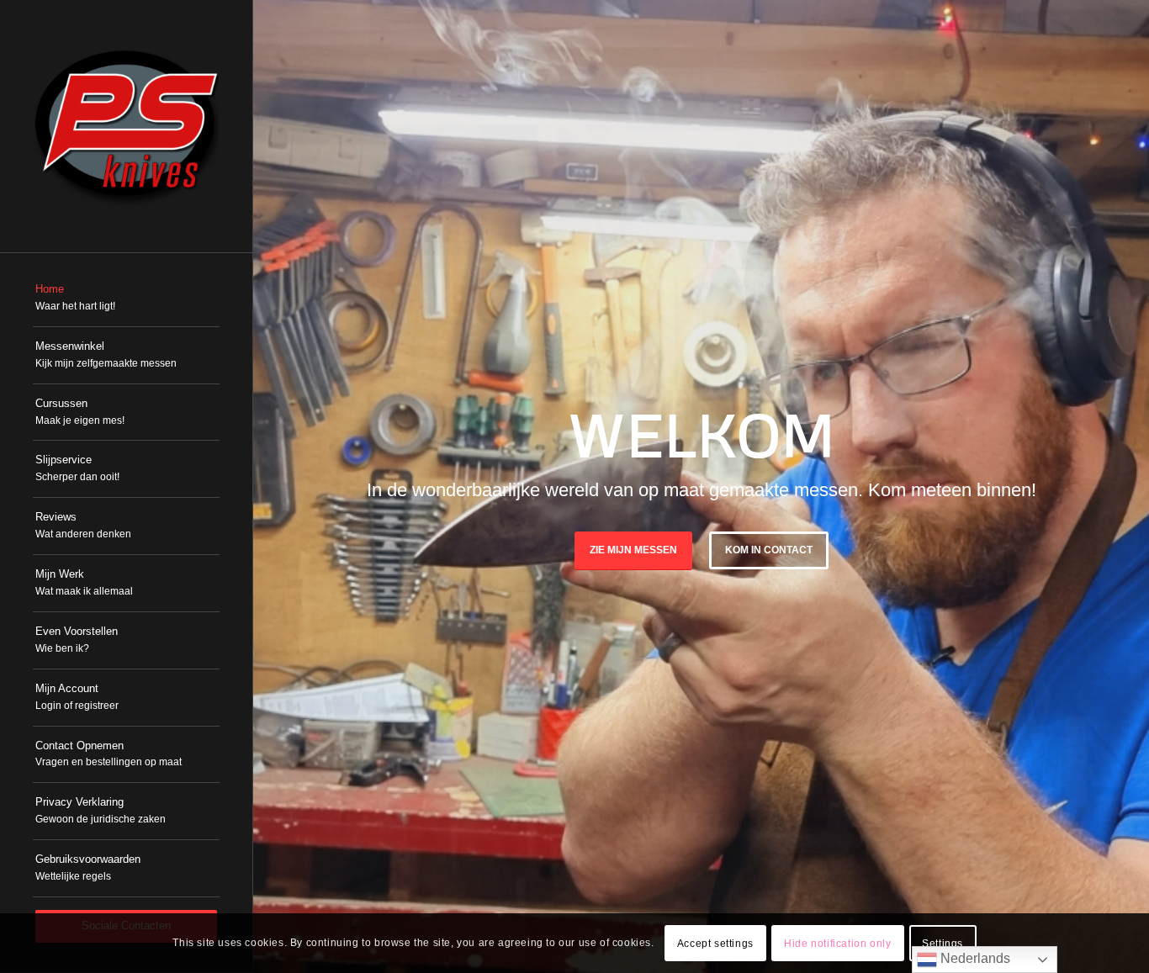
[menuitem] (126, 298)
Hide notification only (837, 943)
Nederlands (973, 958)
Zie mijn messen (633, 550)
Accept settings (715, 943)
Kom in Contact (769, 550)
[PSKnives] (126, 126)
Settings (942, 943)
